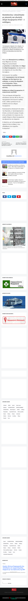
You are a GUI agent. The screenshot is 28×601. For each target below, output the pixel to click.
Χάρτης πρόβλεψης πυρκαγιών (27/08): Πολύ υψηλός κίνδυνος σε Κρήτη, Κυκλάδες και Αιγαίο (16, 174)
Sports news (18, 405)
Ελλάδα (9, 10)
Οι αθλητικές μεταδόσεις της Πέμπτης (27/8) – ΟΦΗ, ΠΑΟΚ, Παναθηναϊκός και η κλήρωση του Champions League (16, 167)
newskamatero (6, 24)
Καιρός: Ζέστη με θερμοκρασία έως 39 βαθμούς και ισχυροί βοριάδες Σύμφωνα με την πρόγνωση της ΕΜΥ (14, 567)
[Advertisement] (12, 211)
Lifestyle (4, 405)
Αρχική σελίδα (4, 10)
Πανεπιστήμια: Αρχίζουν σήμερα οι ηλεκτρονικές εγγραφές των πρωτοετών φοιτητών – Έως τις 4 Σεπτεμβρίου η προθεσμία (17, 182)
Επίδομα (22, 409)
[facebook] (5, 196)
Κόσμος (9, 413)
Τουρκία (4, 418)
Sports (13, 405)
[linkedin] (14, 196)
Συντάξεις (14, 416)
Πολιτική (9, 416)
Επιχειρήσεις (5, 411)
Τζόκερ (19, 416)
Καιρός (4, 413)
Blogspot (13, 597)
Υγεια (9, 418)
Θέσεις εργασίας (20, 411)
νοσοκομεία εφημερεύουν (8, 554)
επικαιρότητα (14, 598)
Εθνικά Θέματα (12, 409)
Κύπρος (13, 413)
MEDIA (9, 405)
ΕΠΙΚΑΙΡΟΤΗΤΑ (5, 409)
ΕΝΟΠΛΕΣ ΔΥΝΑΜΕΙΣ (19, 407)
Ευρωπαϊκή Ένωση (13, 411)
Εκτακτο (11, 543)
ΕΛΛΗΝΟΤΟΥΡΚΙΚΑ (11, 407)
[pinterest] (19, 196)
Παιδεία (4, 416)
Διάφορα (4, 407)
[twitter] (9, 196)
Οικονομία (18, 413)
